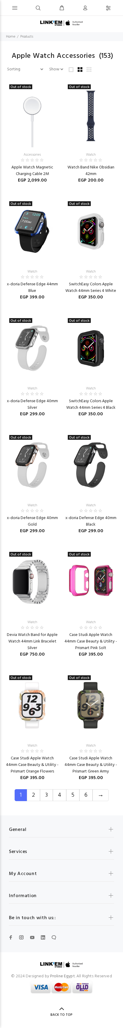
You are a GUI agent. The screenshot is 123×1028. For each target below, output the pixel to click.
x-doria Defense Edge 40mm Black (90, 521)
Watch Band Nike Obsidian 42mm (90, 170)
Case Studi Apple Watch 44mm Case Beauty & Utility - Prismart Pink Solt (90, 641)
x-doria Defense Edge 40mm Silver (32, 404)
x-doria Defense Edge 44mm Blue (32, 287)
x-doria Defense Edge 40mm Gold (32, 521)
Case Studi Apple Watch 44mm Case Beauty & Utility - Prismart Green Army (90, 765)
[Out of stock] (32, 114)
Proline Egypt (62, 976)
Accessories (32, 155)
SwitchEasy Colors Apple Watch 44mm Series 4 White (90, 287)
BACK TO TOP (61, 1015)
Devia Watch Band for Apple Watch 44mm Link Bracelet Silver (32, 641)
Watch (91, 155)
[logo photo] (61, 23)
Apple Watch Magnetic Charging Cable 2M (32, 170)
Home (10, 37)
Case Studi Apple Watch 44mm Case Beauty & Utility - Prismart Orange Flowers (32, 765)
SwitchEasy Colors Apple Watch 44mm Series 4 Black (91, 404)
